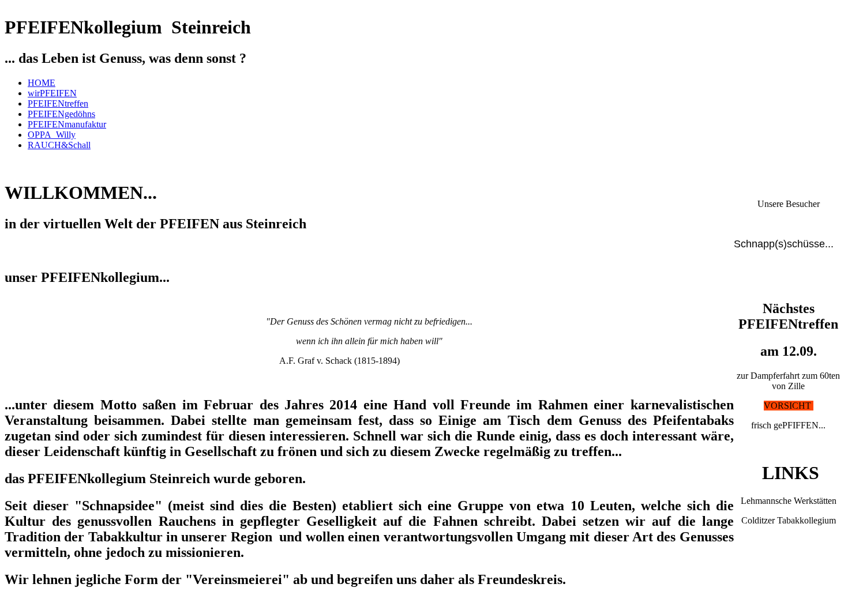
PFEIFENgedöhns (61, 114)
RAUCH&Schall (59, 145)
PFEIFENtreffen (58, 103)
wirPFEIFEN (52, 93)
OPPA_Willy (52, 135)
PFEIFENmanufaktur (67, 124)
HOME (41, 83)
